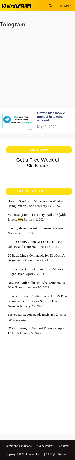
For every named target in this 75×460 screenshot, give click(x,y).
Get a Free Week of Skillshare (37, 163)
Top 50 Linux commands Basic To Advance (37, 314)
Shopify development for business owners (36, 228)
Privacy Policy (44, 445)
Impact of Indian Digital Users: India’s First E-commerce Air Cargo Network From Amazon (37, 301)
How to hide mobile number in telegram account (51, 116)
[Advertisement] (37, 70)
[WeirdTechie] (17, 5)
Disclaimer (63, 445)
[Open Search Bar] (50, 5)
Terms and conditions (19, 445)
